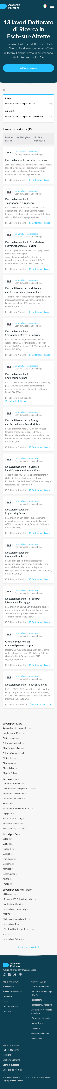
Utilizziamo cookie (16, 1080)
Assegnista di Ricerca (13, 823)
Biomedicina (10, 768)
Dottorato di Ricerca (40, 179)
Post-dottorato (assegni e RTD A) (19, 788)
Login (5, 1001)
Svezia (7, 843)
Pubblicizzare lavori (11, 1049)
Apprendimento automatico (17, 728)
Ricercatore (9, 803)
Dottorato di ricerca (40, 986)
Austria (7, 878)
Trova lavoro (8, 986)
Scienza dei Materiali (13, 743)
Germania (8, 863)
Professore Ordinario (14, 798)
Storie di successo (11, 1064)
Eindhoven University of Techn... (18, 919)
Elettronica (9, 758)
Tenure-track (37, 1023)
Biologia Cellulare (12, 773)
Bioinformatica (11, 763)
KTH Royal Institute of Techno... (18, 929)
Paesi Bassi (9, 858)
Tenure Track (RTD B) (13, 818)
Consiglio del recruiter (12, 1069)
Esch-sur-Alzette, (23, 154)
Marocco (8, 868)
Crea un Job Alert (30, 68)
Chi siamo (7, 996)
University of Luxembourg (26, 151)
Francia (7, 883)
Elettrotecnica (11, 738)
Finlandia (8, 848)
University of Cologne (14, 939)
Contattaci (7, 1011)
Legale (5, 1080)
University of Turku (12, 924)
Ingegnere (8, 813)
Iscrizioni (7, 1054)
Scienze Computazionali (15, 753)
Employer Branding (11, 1059)
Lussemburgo (37, 154)
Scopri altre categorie (27, 946)
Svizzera (8, 853)
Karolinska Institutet (13, 904)
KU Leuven (9, 894)
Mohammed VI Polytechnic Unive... (20, 899)
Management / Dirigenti (15, 828)
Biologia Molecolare (13, 748)
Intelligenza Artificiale (14, 733)
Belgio (7, 838)
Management (37, 1038)
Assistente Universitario (15, 793)
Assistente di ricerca (40, 1032)
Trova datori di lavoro (12, 991)
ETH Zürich (9, 914)
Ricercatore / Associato (41, 1004)
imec (6, 934)
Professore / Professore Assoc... (18, 808)
